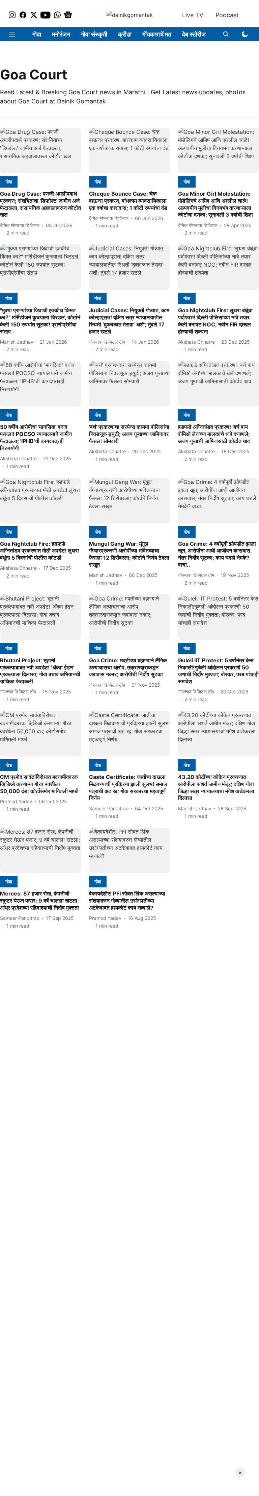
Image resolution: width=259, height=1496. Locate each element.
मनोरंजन (61, 34)
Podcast (227, 15)
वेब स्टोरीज (194, 34)
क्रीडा (125, 34)
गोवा (36, 34)
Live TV (192, 15)
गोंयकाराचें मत (156, 34)
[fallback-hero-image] (40, 150)
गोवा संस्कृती (94, 34)
